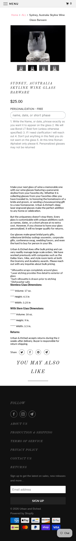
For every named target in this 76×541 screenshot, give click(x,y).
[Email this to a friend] (46, 352)
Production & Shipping (31, 432)
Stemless (19, 162)
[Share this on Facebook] (29, 352)
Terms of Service (26, 441)
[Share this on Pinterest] (38, 352)
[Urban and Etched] (38, 3)
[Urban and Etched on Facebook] (14, 414)
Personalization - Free (26, 108)
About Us (18, 424)
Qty (12, 171)
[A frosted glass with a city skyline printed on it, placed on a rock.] (38, 43)
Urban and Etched (30, 508)
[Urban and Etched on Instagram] (24, 414)
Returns (18, 467)
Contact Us (21, 458)
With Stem (38, 162)
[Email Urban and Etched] (33, 414)
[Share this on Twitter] (21, 352)
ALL (24, 14)
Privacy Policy (24, 450)
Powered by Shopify (22, 513)
